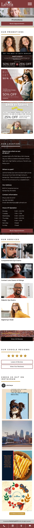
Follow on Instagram (18, 513)
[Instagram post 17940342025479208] (17, 404)
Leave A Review (17, 362)
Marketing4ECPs (14, 521)
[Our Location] (21, 526)
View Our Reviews (17, 366)
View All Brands (17, 339)
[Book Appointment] (13, 526)
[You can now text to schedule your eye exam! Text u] (17, 496)
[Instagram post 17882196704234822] (17, 465)
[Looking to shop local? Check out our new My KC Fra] (17, 435)
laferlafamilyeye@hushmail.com (16, 202)
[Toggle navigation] (30, 4)
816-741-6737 (11, 198)
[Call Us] (4, 526)
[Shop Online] (30, 526)
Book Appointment (17, 23)
